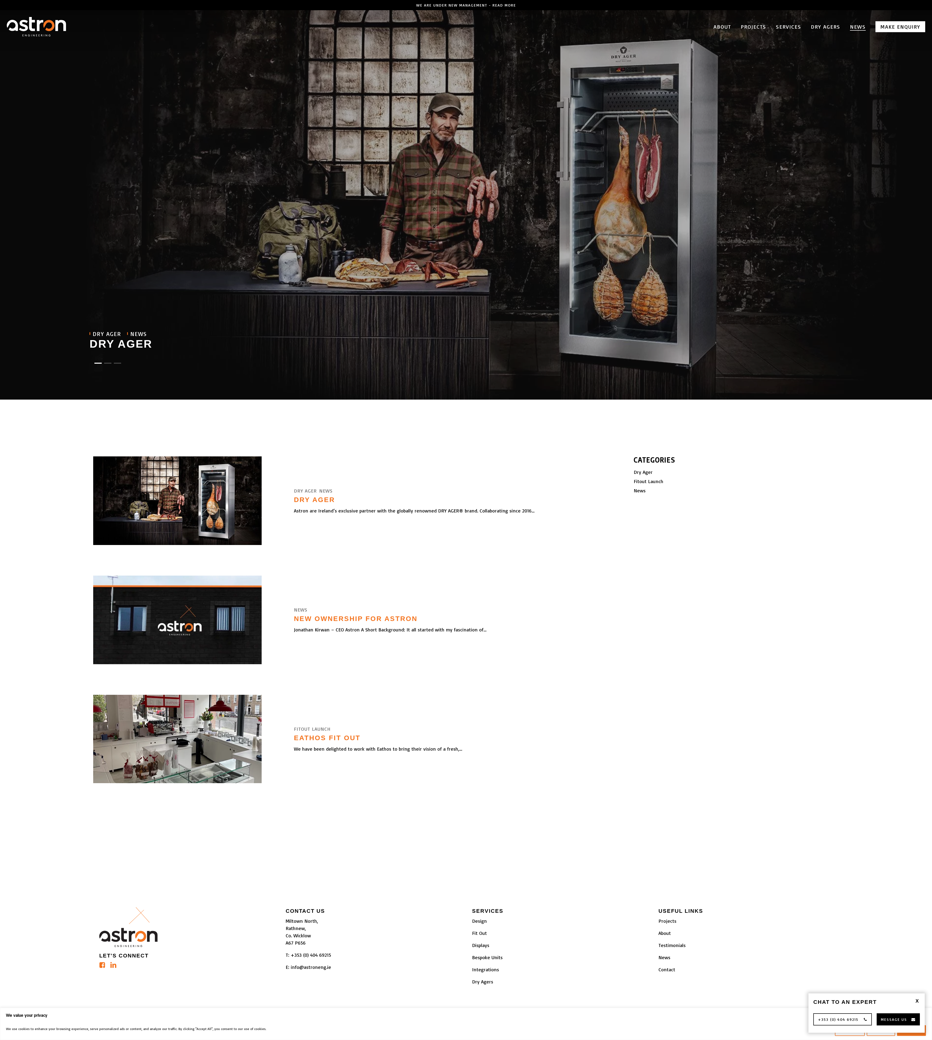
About (664, 933)
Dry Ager (121, 344)
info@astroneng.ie (311, 967)
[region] (466, 1024)
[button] (842, 1019)
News (326, 490)
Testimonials (672, 945)
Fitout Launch (312, 729)
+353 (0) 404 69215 (311, 955)
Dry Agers (482, 982)
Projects (667, 921)
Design (479, 921)
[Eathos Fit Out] (177, 739)
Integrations (485, 969)
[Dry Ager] (177, 500)
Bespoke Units (487, 957)
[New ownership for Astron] (177, 620)
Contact (666, 969)
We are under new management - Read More (466, 5)
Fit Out (479, 933)
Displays (480, 945)
